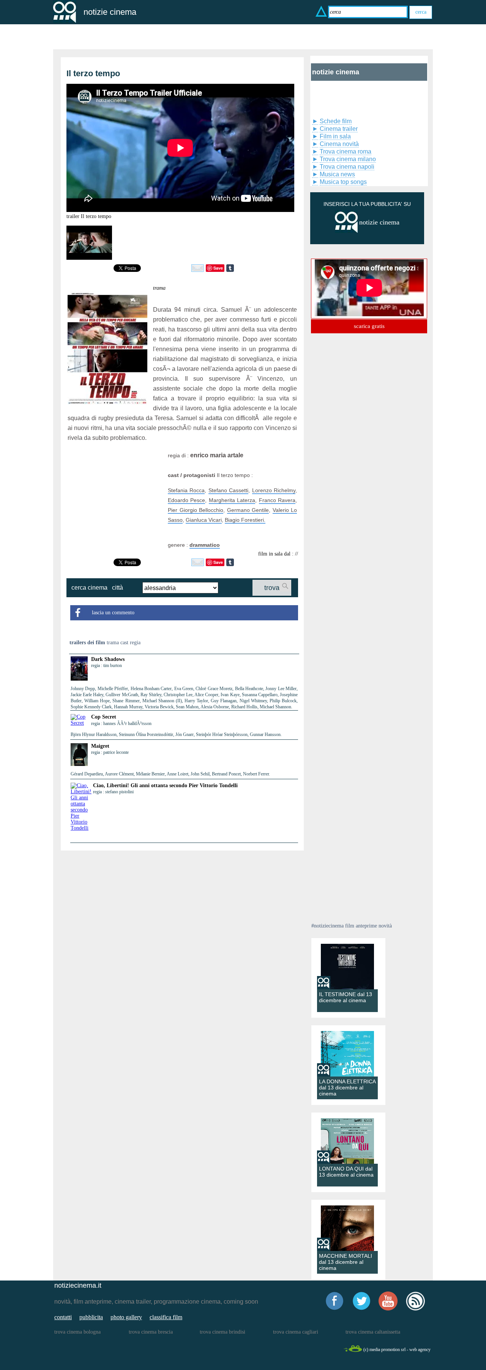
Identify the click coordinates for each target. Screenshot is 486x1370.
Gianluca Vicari (204, 520)
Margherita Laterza (232, 500)
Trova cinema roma (345, 151)
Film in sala (335, 136)
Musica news (337, 174)
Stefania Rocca (186, 490)
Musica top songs (343, 182)
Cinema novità (339, 144)
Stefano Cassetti (228, 490)
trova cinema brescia (151, 1332)
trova (271, 588)
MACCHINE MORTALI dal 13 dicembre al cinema (345, 1262)
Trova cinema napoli (347, 166)
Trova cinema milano (348, 159)
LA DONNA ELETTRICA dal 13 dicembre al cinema (347, 1087)
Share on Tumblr (230, 268)
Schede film (336, 121)
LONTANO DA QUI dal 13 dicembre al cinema (346, 1172)
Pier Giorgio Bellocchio (195, 510)
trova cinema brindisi (222, 1332)
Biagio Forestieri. (245, 520)
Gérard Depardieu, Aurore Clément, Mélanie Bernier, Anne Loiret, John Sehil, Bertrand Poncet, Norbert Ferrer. (170, 774)
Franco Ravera (277, 500)
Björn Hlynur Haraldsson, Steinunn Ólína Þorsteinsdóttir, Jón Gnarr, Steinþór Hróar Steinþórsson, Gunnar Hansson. (176, 734)
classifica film (166, 1317)
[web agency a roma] (352, 1351)
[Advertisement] (115, 497)
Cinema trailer (339, 129)
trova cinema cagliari (295, 1332)
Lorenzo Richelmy (273, 490)
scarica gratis (369, 326)
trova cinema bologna (77, 1332)
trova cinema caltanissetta (373, 1332)
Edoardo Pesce (186, 500)
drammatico (204, 545)
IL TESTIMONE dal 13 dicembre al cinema (345, 997)
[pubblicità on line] (346, 231)
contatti (63, 1317)
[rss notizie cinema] (415, 1309)
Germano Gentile (248, 510)
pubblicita (91, 1317)
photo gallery (126, 1317)
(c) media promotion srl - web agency (397, 1349)
